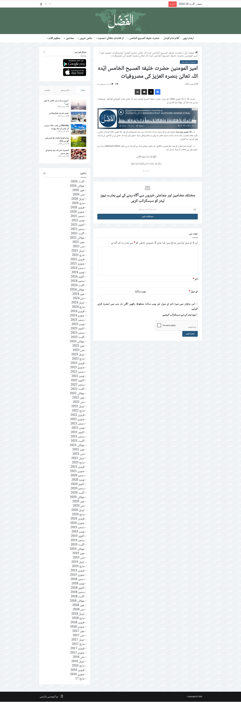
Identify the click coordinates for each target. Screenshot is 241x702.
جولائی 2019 (77, 549)
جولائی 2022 (77, 393)
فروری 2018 (78, 622)
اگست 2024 (78, 285)
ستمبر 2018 (78, 592)
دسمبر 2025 (78, 216)
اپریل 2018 (78, 613)
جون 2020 (78, 501)
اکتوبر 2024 (78, 276)
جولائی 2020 (77, 497)
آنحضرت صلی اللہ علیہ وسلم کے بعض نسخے (57, 152)
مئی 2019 (79, 557)
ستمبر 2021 (78, 436)
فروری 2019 (78, 570)
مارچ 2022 (78, 410)
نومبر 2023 (78, 324)
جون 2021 (78, 449)
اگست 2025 (78, 233)
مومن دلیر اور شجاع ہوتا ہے (59, 113)
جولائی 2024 (77, 289)
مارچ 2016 (78, 665)
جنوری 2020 (77, 523)
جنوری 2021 (77, 471)
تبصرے (47, 90)
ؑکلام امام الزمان (171, 38)
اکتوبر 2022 (78, 380)
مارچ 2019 (78, 566)
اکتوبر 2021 (78, 432)
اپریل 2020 (78, 510)
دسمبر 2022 (78, 371)
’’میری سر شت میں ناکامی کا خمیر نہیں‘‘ (56, 102)
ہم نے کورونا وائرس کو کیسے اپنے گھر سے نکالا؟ (57, 139)
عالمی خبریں (85, 38)
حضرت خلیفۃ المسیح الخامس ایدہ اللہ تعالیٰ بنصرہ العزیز (153, 53)
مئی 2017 (79, 635)
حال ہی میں (65, 90)
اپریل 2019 (78, 562)
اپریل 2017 (78, 639)
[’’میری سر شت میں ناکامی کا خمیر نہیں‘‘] (78, 104)
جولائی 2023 (77, 341)
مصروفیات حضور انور (112, 53)
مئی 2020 (79, 505)
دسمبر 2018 (78, 579)
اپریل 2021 (78, 458)
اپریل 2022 (78, 406)
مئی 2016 (79, 657)
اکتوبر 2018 (78, 588)
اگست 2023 (78, 337)
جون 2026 (78, 190)
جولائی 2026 (77, 186)
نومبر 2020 (78, 480)
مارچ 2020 (78, 514)
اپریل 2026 (78, 199)
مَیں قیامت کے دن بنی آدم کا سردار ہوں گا (146, 4)
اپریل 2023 (78, 354)
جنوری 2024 (77, 315)
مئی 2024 (79, 298)
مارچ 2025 (78, 255)
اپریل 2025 (78, 250)
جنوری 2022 (77, 419)
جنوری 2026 (77, 212)
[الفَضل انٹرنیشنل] (120, 20)
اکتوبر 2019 (78, 536)
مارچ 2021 (78, 462)
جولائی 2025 (77, 237)
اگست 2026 (78, 181)
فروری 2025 (78, 259)
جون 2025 (78, 242)
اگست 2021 (78, 441)
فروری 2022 (78, 415)
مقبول (82, 90)
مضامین (70, 38)
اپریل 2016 (78, 661)
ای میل (193, 291)
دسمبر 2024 (78, 268)
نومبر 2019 (78, 531)
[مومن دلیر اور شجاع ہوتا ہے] (78, 117)
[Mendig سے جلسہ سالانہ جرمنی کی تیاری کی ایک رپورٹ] (78, 129)
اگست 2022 (78, 389)
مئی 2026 (79, 194)
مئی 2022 (79, 402)
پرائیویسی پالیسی (49, 696)
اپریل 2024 (78, 302)
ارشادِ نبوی (188, 38)
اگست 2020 (78, 492)
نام (195, 279)
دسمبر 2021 (78, 423)
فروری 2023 (78, 363)
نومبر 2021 (78, 428)
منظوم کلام (54, 38)
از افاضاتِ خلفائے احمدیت (111, 38)
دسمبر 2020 (78, 475)
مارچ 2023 (78, 358)
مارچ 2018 (78, 618)
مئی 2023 (79, 350)
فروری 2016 (78, 670)
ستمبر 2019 (78, 540)
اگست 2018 (78, 596)
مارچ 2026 (78, 203)
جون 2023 (78, 346)
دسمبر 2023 (78, 320)
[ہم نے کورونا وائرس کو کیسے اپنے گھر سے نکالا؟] (78, 141)
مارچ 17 (80, 678)
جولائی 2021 (77, 445)
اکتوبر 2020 (78, 484)
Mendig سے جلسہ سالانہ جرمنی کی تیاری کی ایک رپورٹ (56, 127)
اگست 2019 (78, 544)
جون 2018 (78, 605)
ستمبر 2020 (78, 488)
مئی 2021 (79, 454)
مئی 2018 (79, 609)
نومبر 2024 (78, 272)
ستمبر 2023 (78, 333)
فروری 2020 (78, 518)
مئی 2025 (79, 246)
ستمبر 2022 (78, 384)
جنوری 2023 (77, 367)
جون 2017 (78, 631)
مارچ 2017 (78, 644)
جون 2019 (78, 553)
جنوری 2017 (77, 652)
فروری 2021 (78, 467)
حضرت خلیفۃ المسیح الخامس (144, 38)
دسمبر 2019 (78, 527)
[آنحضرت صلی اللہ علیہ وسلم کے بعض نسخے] (78, 154)
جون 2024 (78, 294)
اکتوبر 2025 (78, 224)
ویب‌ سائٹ (140, 291)
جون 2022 (78, 397)
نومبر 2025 (78, 220)
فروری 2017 (78, 648)
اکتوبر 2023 (78, 328)
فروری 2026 (78, 207)
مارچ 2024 (78, 307)
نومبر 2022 (78, 376)
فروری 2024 (78, 311)
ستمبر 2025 (78, 229)
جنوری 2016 (77, 674)
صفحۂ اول (189, 53)
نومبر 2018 (78, 583)
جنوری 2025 (77, 263)
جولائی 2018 (77, 601)
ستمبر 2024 (78, 281)
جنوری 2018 (77, 626)
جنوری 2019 (77, 575)
